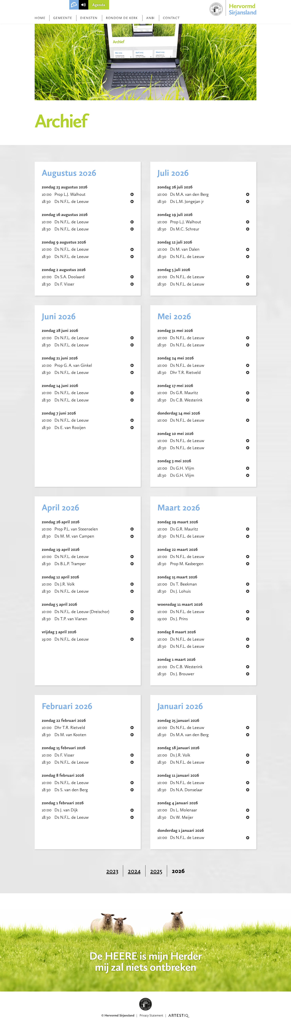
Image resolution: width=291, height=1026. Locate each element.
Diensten (89, 18)
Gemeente (62, 18)
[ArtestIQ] (179, 1015)
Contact (171, 18)
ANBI (150, 18)
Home (40, 18)
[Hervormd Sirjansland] (145, 1004)
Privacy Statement (151, 1015)
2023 (112, 871)
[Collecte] (74, 5)
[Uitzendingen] (83, 5)
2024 (134, 871)
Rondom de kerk (122, 18)
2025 (156, 871)
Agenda (98, 4)
